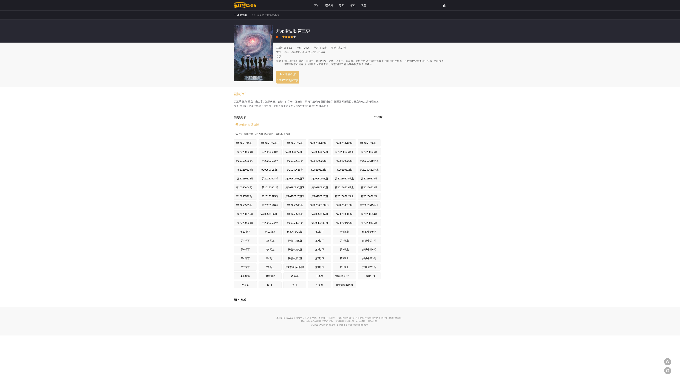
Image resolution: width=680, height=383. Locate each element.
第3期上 (344, 258)
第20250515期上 (369, 205)
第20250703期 (344, 143)
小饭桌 (319, 285)
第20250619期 (245, 169)
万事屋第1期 (369, 267)
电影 (341, 5)
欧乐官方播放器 (247, 124)
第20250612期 (245, 178)
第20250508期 (295, 214)
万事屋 (319, 276)
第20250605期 (369, 178)
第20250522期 (369, 196)
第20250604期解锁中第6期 (246, 187)
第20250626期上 (344, 152)
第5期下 (319, 249)
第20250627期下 (294, 152)
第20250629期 (245, 152)
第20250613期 (344, 169)
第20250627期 (319, 152)
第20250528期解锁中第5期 (246, 196)
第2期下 (245, 267)
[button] (242, 94)
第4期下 (245, 258)
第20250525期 (270, 196)
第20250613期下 (319, 169)
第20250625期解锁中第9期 (246, 160)
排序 (378, 117)
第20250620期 (344, 160)
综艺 (352, 5)
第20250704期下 (270, 143)
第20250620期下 (319, 160)
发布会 (245, 285)
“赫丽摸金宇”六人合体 (345, 276)
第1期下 (319, 267)
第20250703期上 (319, 143)
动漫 (363, 5)
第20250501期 (295, 222)
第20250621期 (295, 160)
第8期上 (270, 240)
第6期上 (270, 249)
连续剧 (329, 5)
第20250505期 (344, 214)
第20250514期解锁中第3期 (271, 214)
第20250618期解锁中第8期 (271, 169)
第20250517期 (295, 205)
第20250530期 (319, 187)
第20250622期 (270, 160)
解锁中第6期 (295, 249)
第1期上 (344, 267)
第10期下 (245, 231)
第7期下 (319, 240)
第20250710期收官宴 (246, 143)
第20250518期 (270, 205)
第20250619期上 (369, 160)
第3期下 (319, 258)
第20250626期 (369, 152)
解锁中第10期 (294, 231)
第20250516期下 (319, 205)
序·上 (295, 285)
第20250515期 (245, 214)
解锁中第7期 (369, 240)
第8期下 (245, 240)
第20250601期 (270, 187)
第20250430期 (319, 222)
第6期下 (245, 249)
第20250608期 (270, 178)
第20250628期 (270, 152)
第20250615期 (295, 169)
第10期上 (270, 231)
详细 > (368, 64)
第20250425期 (369, 222)
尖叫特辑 (245, 276)
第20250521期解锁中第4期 (246, 205)
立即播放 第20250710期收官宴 (287, 77)
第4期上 (270, 258)
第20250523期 (319, 196)
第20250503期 (245, 222)
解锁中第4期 (295, 258)
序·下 (270, 285)
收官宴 (295, 276)
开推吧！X (369, 276)
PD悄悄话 (270, 276)
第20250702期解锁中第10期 (370, 143)
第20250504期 (369, 214)
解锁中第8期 (295, 240)
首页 (316, 5)
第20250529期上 (344, 187)
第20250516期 (344, 205)
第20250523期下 (294, 196)
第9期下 (319, 231)
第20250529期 (369, 187)
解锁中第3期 (369, 258)
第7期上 (344, 240)
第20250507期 (319, 214)
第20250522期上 (344, 196)
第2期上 (270, 267)
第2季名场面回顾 (294, 267)
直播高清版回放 (344, 285)
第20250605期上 (344, 178)
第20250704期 (295, 143)
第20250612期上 (369, 169)
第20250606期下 (294, 178)
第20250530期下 (294, 187)
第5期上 (344, 249)
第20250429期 (344, 222)
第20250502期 (270, 222)
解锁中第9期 (369, 231)
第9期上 (344, 231)
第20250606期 (319, 178)
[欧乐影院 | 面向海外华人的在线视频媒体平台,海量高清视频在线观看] (245, 5)
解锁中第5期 (369, 249)
